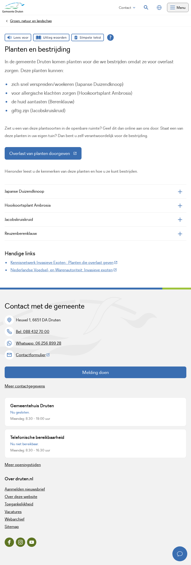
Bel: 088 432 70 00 (32, 331)
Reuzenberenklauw (21, 233)
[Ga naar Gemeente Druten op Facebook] (9, 542)
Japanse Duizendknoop (24, 191)
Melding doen (95, 372)
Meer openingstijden (23, 464)
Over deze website (21, 496)
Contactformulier (33, 354)
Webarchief (14, 519)
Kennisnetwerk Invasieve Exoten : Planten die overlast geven (64, 262)
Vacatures (13, 511)
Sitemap (12, 526)
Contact (125, 7)
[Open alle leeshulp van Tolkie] (110, 37)
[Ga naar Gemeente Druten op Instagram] (20, 542)
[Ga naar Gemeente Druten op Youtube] (31, 542)
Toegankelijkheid (19, 504)
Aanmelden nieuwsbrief (25, 489)
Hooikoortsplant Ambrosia (28, 205)
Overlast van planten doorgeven (45, 154)
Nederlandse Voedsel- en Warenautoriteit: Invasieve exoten (63, 269)
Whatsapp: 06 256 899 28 (38, 343)
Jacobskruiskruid (19, 219)
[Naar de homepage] (13, 7)
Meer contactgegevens (25, 386)
